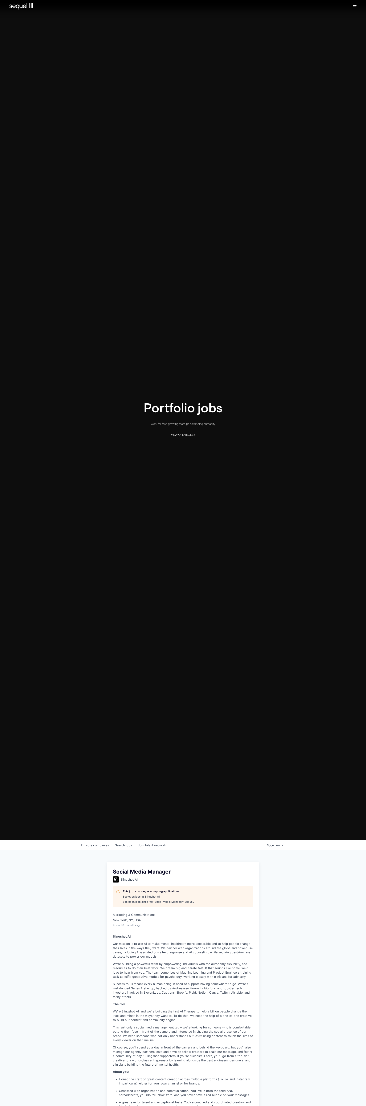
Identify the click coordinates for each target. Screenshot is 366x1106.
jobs (123, 845)
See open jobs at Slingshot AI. (142, 896)
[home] (21, 6)
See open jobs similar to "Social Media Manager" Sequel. (158, 901)
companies (95, 845)
